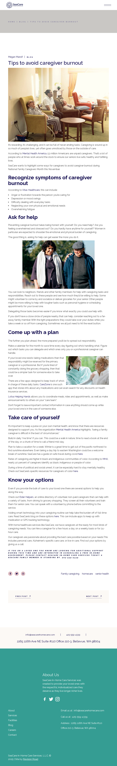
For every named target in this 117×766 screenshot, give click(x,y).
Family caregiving (70, 573)
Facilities (12, 720)
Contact (12, 735)
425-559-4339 (73, 634)
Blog (22, 22)
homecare (87, 573)
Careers (12, 730)
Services (12, 715)
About (11, 710)
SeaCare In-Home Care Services (69, 555)
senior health (102, 573)
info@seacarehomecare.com (40, 634)
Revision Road (30, 759)
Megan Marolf (15, 57)
